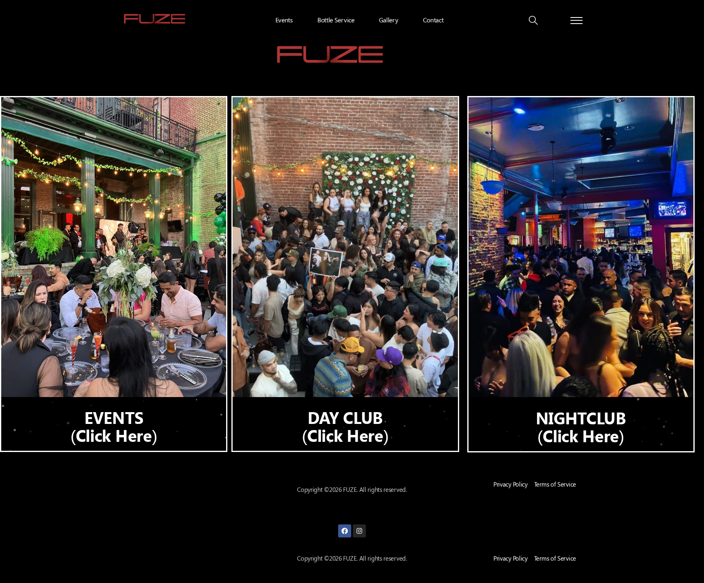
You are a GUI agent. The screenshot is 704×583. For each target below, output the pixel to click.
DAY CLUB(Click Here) (345, 426)
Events (284, 20)
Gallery (388, 20)
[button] (533, 21)
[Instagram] (359, 530)
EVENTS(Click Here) (113, 426)
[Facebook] (344, 530)
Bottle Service (335, 20)
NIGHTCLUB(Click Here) (581, 426)
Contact (433, 20)
